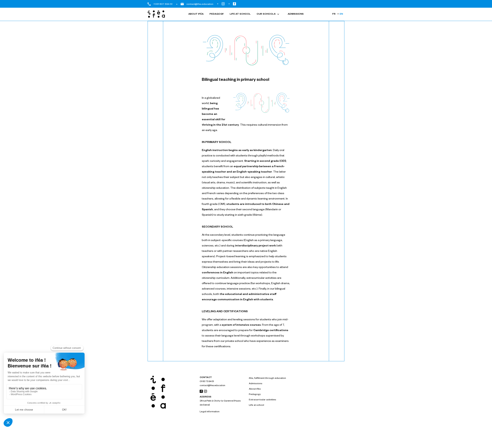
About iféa (196, 14)
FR (334, 14)
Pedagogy (216, 14)
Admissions (296, 14)
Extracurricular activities (262, 400)
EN (341, 14)
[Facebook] (201, 392)
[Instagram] (205, 392)
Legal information (209, 412)
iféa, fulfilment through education (267, 378)
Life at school (240, 14)
